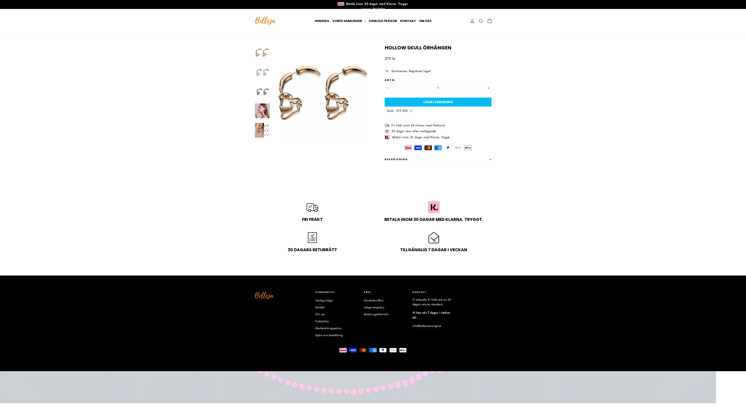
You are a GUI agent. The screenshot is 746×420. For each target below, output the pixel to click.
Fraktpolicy (322, 321)
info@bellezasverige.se (427, 326)
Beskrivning (396, 159)
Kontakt (408, 21)
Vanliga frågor (383, 21)
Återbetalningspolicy (328, 328)
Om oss (425, 21)
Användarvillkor (374, 300)
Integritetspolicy (374, 307)
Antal (390, 80)
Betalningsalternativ (376, 314)
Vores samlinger (347, 21)
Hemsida (322, 21)
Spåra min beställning (329, 335)
